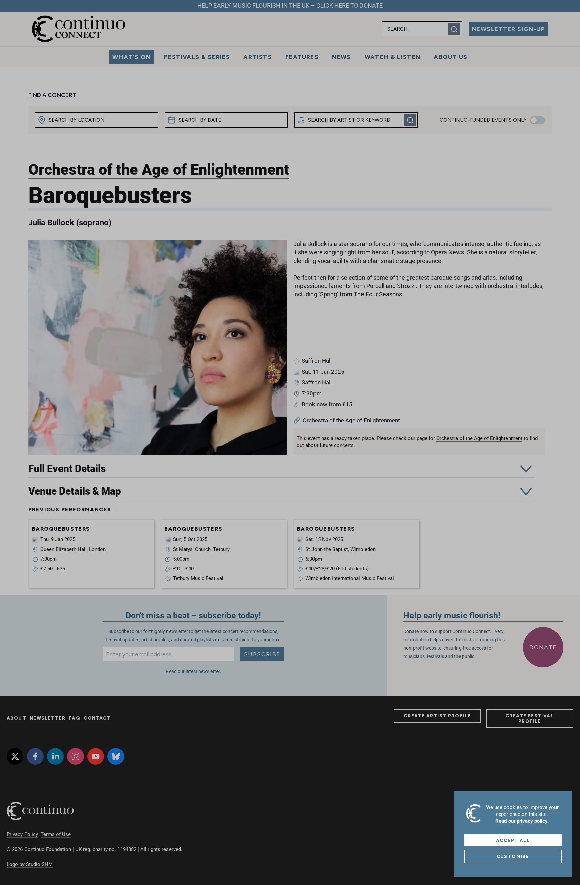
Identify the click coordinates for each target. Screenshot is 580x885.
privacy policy (532, 821)
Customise (513, 856)
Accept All (513, 840)
